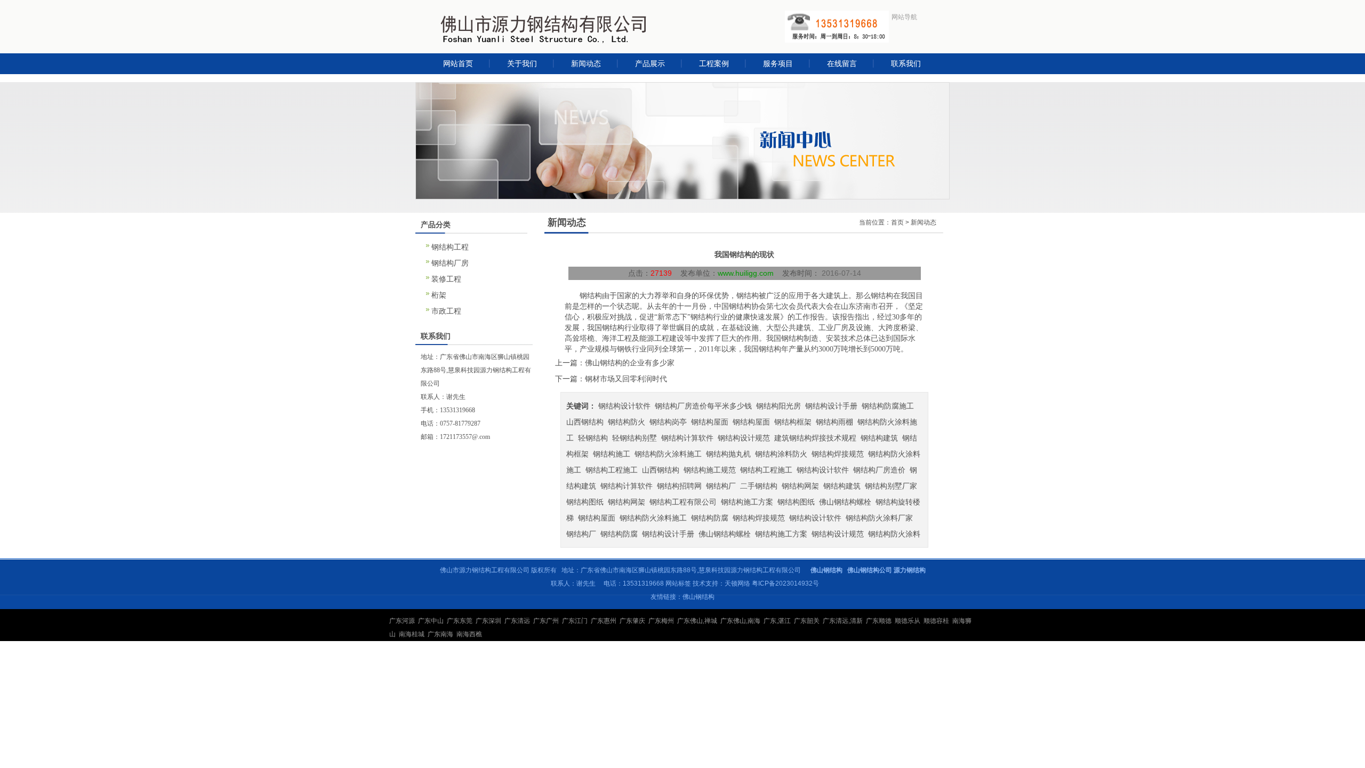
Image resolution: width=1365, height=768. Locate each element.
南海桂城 (411, 634)
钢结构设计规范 (744, 438)
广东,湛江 (777, 621)
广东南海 (440, 634)
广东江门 (575, 621)
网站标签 (678, 583)
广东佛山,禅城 (697, 621)
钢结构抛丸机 (728, 454)
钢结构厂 (721, 486)
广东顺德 (879, 621)
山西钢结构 (585, 422)
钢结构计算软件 (687, 438)
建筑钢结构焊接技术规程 (815, 438)
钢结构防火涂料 (894, 534)
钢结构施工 (611, 454)
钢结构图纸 (585, 502)
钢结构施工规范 (710, 470)
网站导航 (904, 17)
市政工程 (446, 311)
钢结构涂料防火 (781, 454)
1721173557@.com (465, 437)
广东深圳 (488, 621)
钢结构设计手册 (831, 406)
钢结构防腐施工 (888, 406)
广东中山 (431, 621)
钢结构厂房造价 (879, 470)
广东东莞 (459, 621)
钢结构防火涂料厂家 (879, 518)
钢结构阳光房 (778, 406)
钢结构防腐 (709, 518)
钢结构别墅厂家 (891, 486)
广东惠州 (603, 621)
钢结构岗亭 (668, 422)
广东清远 (517, 621)
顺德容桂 (936, 621)
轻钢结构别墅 (634, 438)
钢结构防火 (626, 422)
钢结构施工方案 (747, 502)
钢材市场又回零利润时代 (626, 378)
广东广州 (546, 621)
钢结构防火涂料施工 (668, 454)
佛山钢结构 (698, 597)
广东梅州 (661, 621)
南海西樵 (469, 634)
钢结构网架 (800, 486)
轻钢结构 (593, 438)
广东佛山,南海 (740, 621)
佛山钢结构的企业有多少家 (630, 362)
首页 (897, 222)
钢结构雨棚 (834, 422)
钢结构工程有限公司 (683, 502)
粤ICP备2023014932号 (785, 583)
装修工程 (446, 279)
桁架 (438, 295)
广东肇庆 (632, 621)
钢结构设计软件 (624, 406)
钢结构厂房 (450, 263)
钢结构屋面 (709, 422)
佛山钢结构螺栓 (845, 502)
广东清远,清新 (843, 621)
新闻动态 (923, 222)
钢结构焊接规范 (838, 454)
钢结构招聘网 (679, 486)
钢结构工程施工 (611, 470)
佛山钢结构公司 (869, 570)
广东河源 (402, 621)
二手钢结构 (758, 486)
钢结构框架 (793, 422)
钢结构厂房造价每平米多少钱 (703, 406)
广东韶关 (807, 621)
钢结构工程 (450, 247)
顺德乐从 (907, 621)
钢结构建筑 (879, 438)
